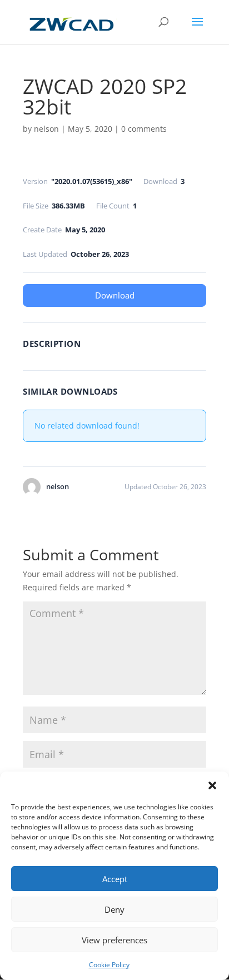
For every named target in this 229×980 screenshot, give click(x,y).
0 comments (144, 128)
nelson (46, 128)
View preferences (114, 940)
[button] (212, 785)
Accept (114, 878)
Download (115, 295)
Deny (114, 909)
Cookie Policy (109, 964)
